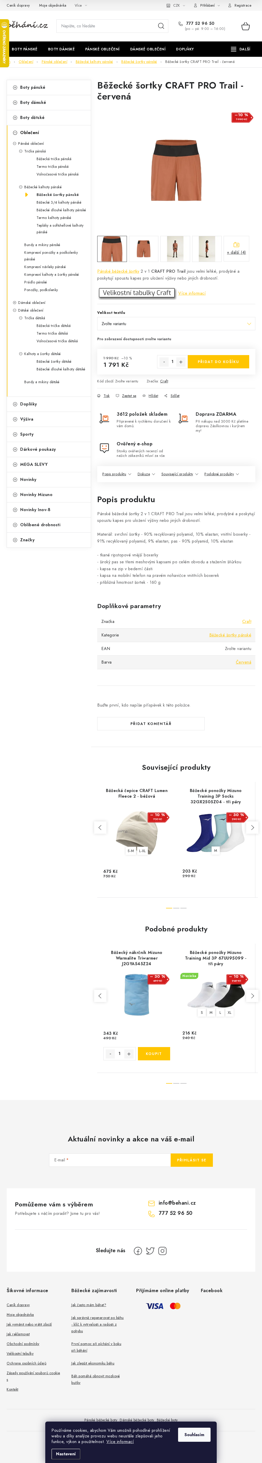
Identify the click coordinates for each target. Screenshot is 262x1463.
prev (100, 827)
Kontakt (12, 1389)
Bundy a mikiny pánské (42, 244)
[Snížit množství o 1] (164, 362)
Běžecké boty (167, 1420)
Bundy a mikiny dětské (42, 381)
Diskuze (144, 474)
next (252, 827)
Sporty (27, 434)
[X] (150, 1251)
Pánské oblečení (31, 143)
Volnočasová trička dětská (57, 341)
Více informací (120, 1442)
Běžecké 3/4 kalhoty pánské (59, 202)
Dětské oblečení (30, 310)
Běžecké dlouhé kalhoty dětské (61, 369)
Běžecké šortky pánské (58, 194)
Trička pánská (35, 151)
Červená (244, 662)
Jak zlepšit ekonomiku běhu (92, 1363)
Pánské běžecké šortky (118, 271)
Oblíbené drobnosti (40, 525)
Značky (27, 540)
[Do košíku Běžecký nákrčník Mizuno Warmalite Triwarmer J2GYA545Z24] (154, 1053)
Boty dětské (32, 117)
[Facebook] (138, 1251)
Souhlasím (194, 1435)
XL (230, 1012)
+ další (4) (236, 252)
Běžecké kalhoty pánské (43, 187)
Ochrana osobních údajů (26, 1363)
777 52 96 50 (200, 23)
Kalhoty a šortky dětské (42, 353)
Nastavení (66, 1454)
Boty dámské (33, 102)
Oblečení (29, 133)
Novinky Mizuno (36, 495)
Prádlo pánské (35, 282)
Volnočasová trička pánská (58, 174)
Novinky (28, 479)
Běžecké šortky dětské (54, 361)
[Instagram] (162, 1251)
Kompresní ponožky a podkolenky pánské (51, 256)
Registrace (243, 5)
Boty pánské (33, 87)
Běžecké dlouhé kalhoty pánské (61, 210)
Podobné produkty (219, 474)
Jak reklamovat (18, 1334)
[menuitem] (25, 49)
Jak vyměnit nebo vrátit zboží (29, 1324)
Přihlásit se (191, 1160)
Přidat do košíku (218, 361)
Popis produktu (114, 474)
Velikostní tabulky (20, 1353)
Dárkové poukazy (38, 449)
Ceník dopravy (18, 5)
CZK (176, 5)
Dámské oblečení (32, 302)
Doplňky (28, 404)
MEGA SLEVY (34, 464)
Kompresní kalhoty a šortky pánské (51, 274)
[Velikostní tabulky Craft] (137, 293)
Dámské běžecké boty (137, 1420)
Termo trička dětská (52, 333)
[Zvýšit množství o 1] (180, 362)
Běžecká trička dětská (54, 325)
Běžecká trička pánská (54, 158)
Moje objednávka (53, 5)
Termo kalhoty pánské (54, 217)
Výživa (26, 419)
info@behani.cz (177, 1203)
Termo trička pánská (53, 166)
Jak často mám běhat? (88, 1304)
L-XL (142, 850)
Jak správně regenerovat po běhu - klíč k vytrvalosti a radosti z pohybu (97, 1324)
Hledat (161, 26)
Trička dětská (34, 318)
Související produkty (177, 474)
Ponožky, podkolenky (41, 289)
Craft (164, 381)
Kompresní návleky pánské (45, 266)
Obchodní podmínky (23, 1343)
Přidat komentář (151, 723)
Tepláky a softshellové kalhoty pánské (60, 229)
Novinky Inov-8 (35, 510)
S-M (131, 850)
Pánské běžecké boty (100, 1420)
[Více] (240, 49)
